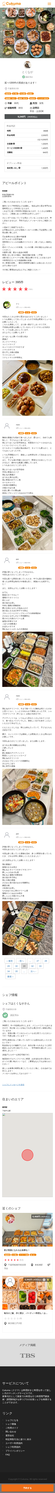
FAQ (8, 1454)
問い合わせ (11, 1431)
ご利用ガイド (12, 1428)
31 (24, 965)
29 (8, 965)
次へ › (33, 971)
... (30, 960)
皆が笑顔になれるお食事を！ (17, 1250)
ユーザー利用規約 (14, 1443)
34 (8, 971)
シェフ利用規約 (13, 1447)
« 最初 (10, 960)
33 (40, 965)
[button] (4, 31)
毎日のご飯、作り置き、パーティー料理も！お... (26, 1313)
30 (16, 965)
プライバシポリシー (15, 1451)
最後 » (10, 976)
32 (32, 965)
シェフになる (12, 1420)
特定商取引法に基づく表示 (18, 1439)
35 (16, 971)
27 (38, 960)
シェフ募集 (11, 1424)
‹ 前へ (21, 960)
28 (46, 960)
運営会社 (10, 1435)
